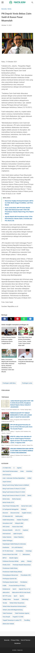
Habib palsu (19, 516)
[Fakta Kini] (17, 2)
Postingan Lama (27, 383)
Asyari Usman (7, 481)
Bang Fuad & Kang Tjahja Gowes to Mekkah (16, 485)
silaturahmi (6, 592)
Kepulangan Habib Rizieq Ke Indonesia (14, 544)
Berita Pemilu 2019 (8, 502)
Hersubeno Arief (7, 523)
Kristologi (29, 551)
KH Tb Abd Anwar (8, 551)
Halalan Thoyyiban (22, 520)
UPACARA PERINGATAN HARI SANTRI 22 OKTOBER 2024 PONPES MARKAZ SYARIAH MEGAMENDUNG (21, 450)
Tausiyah (16, 599)
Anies (22, 471)
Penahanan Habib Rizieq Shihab (12, 571)
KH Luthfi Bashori (17, 547)
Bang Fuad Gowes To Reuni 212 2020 (14, 488)
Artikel (29, 478)
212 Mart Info (7, 468)
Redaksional (6, 589)
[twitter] (11, 319)
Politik (4, 585)
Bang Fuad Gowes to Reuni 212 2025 (14, 495)
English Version (26, 513)
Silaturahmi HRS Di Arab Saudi (21, 592)
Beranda (6, 640)
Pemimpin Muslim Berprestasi (22, 565)
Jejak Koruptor (17, 533)
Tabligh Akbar (7, 599)
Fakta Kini (20, 650)
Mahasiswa (26, 554)
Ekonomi (5, 513)
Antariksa (29, 471)
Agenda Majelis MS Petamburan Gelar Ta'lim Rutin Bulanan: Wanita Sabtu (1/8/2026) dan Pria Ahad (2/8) (18, 218)
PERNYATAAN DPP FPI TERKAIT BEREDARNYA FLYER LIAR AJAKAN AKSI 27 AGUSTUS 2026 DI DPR (21, 415)
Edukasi (23, 509)
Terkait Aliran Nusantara (17, 603)
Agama (19, 468)
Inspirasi (25, 530)
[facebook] (4, 319)
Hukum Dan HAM (17, 526)
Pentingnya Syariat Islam (10, 582)
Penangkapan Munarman (10, 575)
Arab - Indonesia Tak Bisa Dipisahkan (14, 478)
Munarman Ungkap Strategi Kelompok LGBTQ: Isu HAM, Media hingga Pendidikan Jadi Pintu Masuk (19, 203)
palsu (22, 561)
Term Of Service (25, 640)
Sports (22, 596)
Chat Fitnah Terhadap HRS (11, 506)
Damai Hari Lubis (26, 506)
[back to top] (31, 649)
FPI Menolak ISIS (8, 516)
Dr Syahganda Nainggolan (10, 509)
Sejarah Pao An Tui (24, 589)
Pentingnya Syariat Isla (10, 578)
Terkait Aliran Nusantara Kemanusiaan (14, 606)
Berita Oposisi (16, 499)
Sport (15, 596)
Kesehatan (6, 547)
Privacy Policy (15, 640)
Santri (14, 589)
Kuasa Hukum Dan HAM (10, 554)
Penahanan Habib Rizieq (10, 568)
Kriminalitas (19, 551)
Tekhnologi (25, 599)
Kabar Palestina (19, 537)
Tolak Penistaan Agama (22, 613)
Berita (29, 495)
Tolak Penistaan (7, 613)
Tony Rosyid (6, 616)
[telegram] (30, 319)
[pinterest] (17, 319)
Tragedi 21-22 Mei (18, 616)
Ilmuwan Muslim (8, 530)
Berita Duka (6, 499)
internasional (6, 533)
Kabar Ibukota (7, 537)
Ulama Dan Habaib (8, 623)
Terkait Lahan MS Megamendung (13, 610)
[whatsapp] (24, 319)
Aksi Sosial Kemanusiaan (10, 471)
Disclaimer (17, 643)
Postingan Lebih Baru (9, 383)
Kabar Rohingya (7, 540)
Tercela (5, 603)
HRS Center (6, 526)
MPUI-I (5, 558)
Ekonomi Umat (14, 513)
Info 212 (17, 530)
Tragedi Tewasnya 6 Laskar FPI (12, 620)
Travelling (27, 620)
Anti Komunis (7, 474)
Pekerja (29, 561)
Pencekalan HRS (26, 575)
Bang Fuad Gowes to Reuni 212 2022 (14, 492)
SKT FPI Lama (7, 596)
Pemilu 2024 (6, 565)
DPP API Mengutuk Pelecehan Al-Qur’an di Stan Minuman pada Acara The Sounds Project (21, 427)
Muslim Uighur (13, 558)
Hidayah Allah (19, 523)
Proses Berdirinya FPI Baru (17, 585)
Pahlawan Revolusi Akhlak (10, 561)
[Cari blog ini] (32, 2)
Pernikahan (23, 582)
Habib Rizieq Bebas (8, 520)
